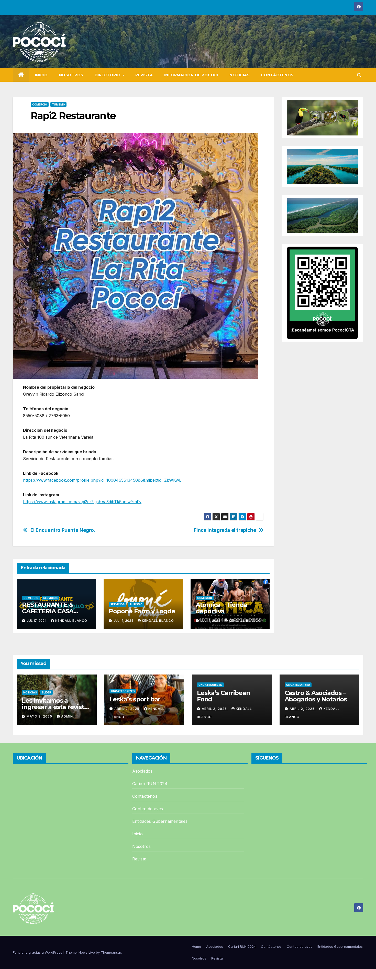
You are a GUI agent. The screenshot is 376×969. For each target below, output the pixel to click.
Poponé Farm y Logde (142, 611)
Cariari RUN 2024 (150, 783)
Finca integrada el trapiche (225, 530)
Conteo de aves (147, 808)
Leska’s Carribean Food (223, 696)
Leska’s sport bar (135, 699)
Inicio (41, 75)
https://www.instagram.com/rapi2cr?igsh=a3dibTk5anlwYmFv (82, 501)
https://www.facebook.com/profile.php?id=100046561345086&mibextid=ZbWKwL (102, 480)
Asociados (142, 771)
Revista (144, 75)
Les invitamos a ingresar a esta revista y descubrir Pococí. (54, 707)
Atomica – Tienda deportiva (221, 608)
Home (196, 946)
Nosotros (71, 75)
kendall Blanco (71, 621)
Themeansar (111, 952)
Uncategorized (123, 691)
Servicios (50, 597)
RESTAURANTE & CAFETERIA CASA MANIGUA (47, 611)
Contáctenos (277, 75)
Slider (46, 692)
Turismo (58, 104)
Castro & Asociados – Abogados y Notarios (316, 696)
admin (67, 716)
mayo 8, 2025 (40, 716)
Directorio (108, 75)
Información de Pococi (191, 75)
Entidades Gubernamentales (160, 821)
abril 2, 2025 (127, 709)
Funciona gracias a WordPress (38, 952)
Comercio (39, 104)
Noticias (239, 75)
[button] (359, 75)
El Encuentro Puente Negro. (62, 530)
